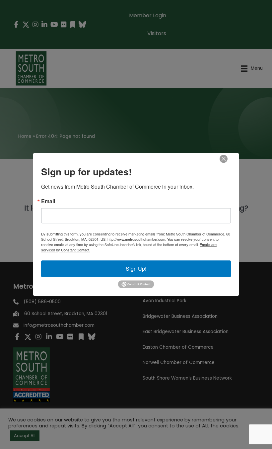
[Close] (223, 159)
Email (48, 201)
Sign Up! (136, 268)
